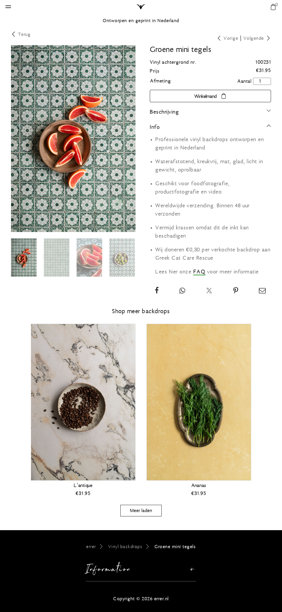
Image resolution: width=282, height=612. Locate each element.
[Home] (141, 7)
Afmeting (160, 81)
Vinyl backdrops (125, 546)
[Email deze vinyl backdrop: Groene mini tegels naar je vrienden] (262, 291)
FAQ (199, 271)
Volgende (253, 38)
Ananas (198, 485)
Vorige (231, 38)
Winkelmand (205, 96)
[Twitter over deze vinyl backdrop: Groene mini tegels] (209, 291)
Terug (24, 34)
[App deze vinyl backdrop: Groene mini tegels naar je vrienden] (182, 291)
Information (108, 570)
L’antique (83, 485)
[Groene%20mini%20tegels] (236, 291)
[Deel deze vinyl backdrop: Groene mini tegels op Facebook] (157, 291)
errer (91, 546)
